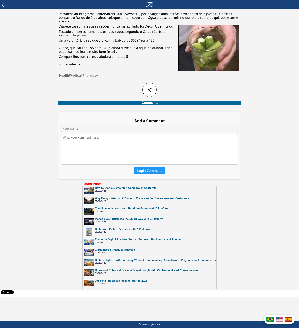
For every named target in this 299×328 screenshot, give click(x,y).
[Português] (270, 319)
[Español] (288, 319)
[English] (279, 319)
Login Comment (149, 170)
